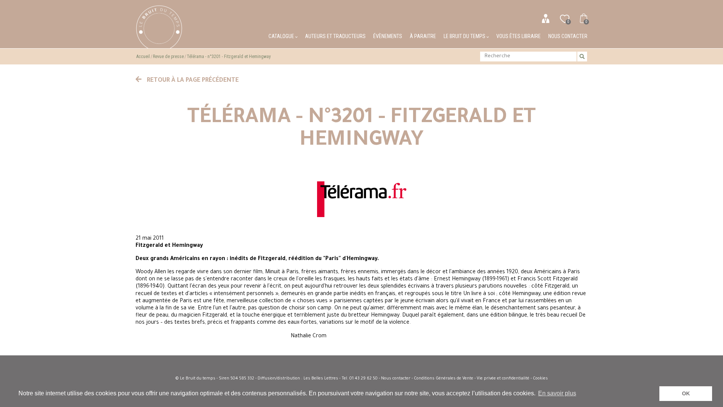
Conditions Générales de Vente (443, 378)
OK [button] (686, 393)
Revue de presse (168, 56)
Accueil (143, 56)
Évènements (387, 36)
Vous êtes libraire (518, 36)
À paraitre (423, 36)
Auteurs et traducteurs (335, 36)
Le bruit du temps (465, 36)
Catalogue (281, 36)
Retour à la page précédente (192, 80)
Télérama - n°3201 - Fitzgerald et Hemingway (229, 56)
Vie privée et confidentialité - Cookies (512, 378)
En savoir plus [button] (557, 393)
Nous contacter (567, 36)
